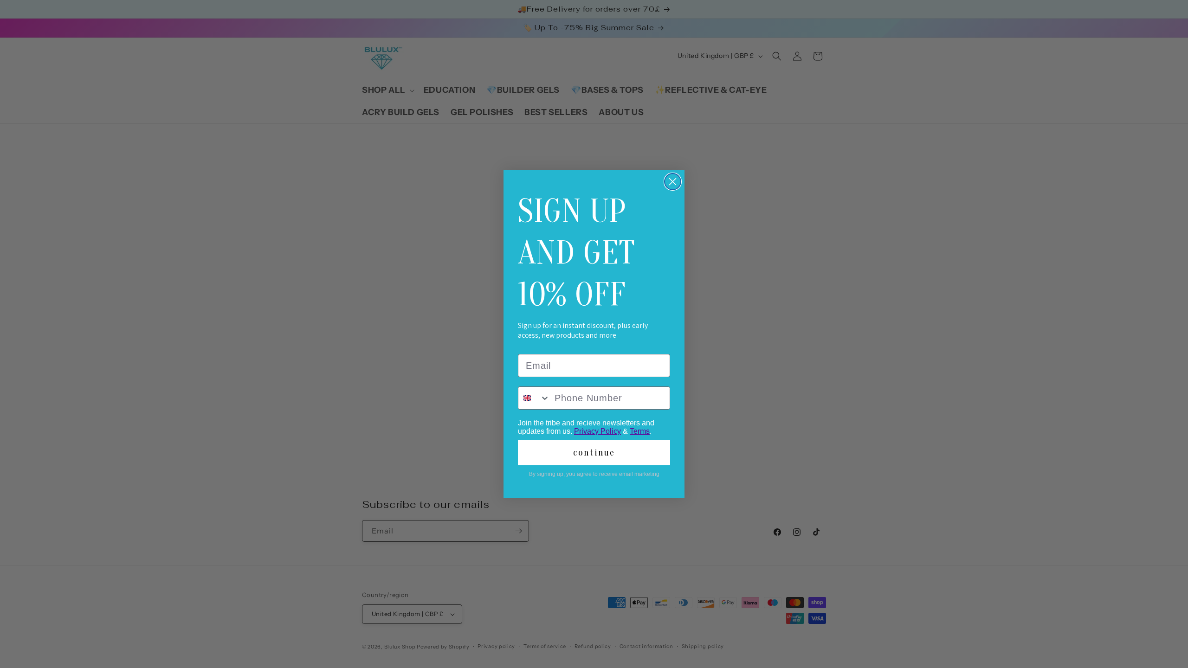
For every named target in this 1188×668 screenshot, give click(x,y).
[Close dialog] (673, 181)
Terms (640, 431)
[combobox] (534, 398)
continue (594, 452)
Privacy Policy (597, 431)
